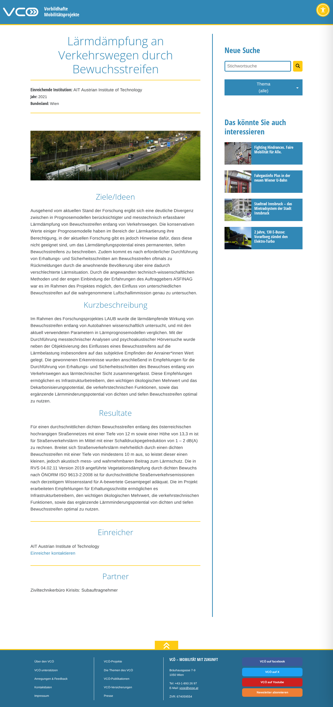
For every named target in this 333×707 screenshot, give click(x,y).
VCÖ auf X (272, 672)
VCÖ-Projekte (113, 661)
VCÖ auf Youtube (272, 682)
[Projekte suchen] (298, 66)
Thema (263, 87)
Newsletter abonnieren (272, 692)
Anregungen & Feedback (51, 678)
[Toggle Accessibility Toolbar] (323, 10)
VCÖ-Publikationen (116, 678)
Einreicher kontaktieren (52, 553)
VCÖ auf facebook (272, 661)
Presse (108, 696)
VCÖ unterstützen (46, 670)
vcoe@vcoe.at (188, 688)
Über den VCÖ (44, 661)
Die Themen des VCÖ (118, 670)
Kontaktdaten (43, 687)
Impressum (41, 696)
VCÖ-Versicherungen (118, 687)
